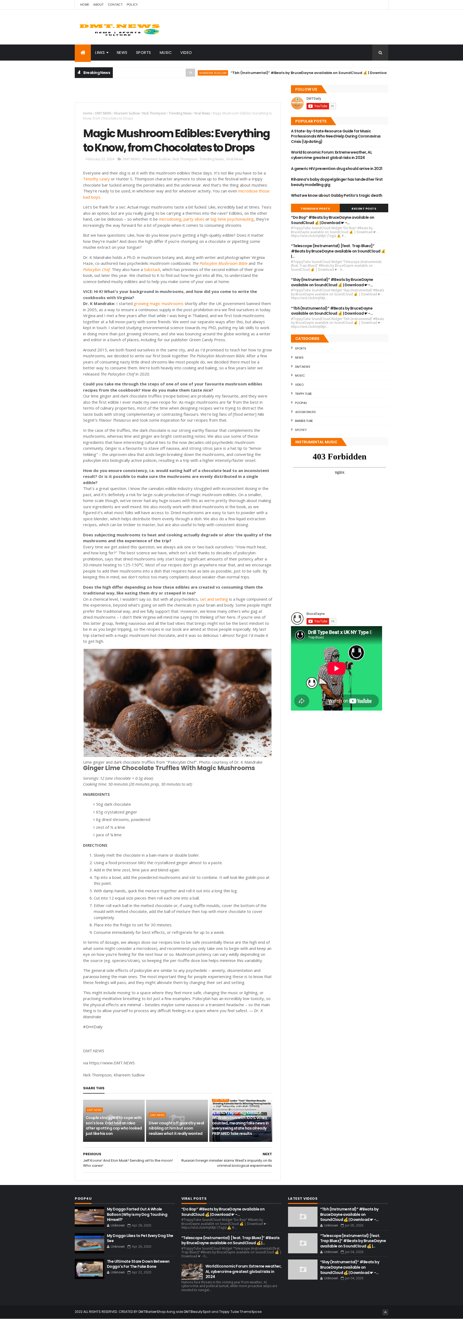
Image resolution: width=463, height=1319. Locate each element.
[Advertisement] (137, 93)
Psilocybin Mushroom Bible (224, 263)
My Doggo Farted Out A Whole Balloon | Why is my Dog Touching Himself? (137, 1214)
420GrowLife (305, 412)
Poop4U (301, 403)
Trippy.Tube (303, 394)
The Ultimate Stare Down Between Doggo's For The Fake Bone (138, 1264)
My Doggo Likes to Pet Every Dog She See (140, 1238)
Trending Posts (315, 208)
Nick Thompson (154, 113)
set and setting (214, 599)
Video (186, 52)
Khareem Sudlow (184, 73)
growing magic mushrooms (159, 303)
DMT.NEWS (103, 113)
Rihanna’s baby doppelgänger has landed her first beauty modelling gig (337, 182)
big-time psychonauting (232, 219)
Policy (132, 4)
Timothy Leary (96, 178)
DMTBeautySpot (197, 1311)
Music (166, 52)
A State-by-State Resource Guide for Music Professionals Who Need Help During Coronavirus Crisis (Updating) (335, 136)
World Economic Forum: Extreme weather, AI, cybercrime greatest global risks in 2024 (331, 155)
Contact (115, 4)
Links (100, 52)
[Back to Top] (385, 1312)
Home (84, 4)
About (98, 4)
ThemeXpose (251, 1311)
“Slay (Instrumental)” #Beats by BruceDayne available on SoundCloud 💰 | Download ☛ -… (332, 282)
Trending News (180, 113)
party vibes (194, 219)
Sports (143, 52)
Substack (152, 269)
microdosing (170, 219)
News (122, 52)
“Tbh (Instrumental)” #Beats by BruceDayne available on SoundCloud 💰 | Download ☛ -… (287, 72)
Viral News (202, 113)
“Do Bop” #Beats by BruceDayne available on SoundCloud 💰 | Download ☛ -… (332, 220)
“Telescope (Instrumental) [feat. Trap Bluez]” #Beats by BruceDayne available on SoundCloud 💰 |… (338, 251)
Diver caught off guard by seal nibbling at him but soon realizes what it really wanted (176, 1128)
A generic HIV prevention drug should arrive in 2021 (336, 168)
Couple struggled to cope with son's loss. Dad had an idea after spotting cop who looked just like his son (114, 1125)
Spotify (301, 430)
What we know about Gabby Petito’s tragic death (336, 195)
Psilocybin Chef (96, 269)
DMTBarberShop (152, 1311)
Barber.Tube (304, 421)
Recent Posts (364, 208)
